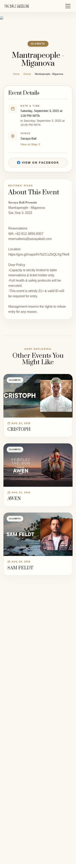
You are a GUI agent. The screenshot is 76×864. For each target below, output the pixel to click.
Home (16, 74)
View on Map (28, 144)
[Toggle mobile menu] (68, 6)
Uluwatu (38, 43)
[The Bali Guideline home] (17, 6)
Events (27, 74)
